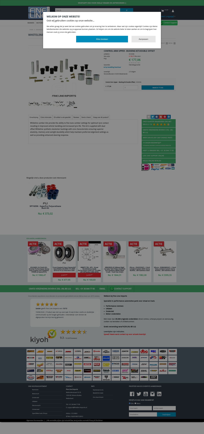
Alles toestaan (102, 39)
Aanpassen (143, 39)
